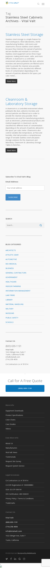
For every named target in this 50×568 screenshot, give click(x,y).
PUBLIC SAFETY (12, 318)
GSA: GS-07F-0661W (13, 489)
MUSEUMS (10, 313)
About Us (9, 443)
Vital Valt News (11, 452)
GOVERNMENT (11, 277)
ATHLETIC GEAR (12, 255)
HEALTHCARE (11, 282)
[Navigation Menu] (43, 4)
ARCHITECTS (11, 250)
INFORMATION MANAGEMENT (18, 291)
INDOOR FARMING (13, 286)
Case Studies (11, 424)
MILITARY (9, 309)
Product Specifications (14, 415)
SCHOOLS (9, 322)
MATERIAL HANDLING (14, 304)
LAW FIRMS (10, 295)
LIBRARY (9, 300)
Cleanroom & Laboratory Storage (21, 101)
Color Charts (10, 420)
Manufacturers (11, 448)
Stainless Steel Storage (24, 34)
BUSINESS (10, 268)
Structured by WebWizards (26, 553)
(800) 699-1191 (25, 388)
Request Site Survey (13, 461)
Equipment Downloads (14, 411)
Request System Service (15, 466)
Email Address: (12, 182)
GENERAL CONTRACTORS (16, 273)
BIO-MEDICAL (11, 264)
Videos (8, 429)
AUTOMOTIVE (11, 259)
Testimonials (11, 457)
